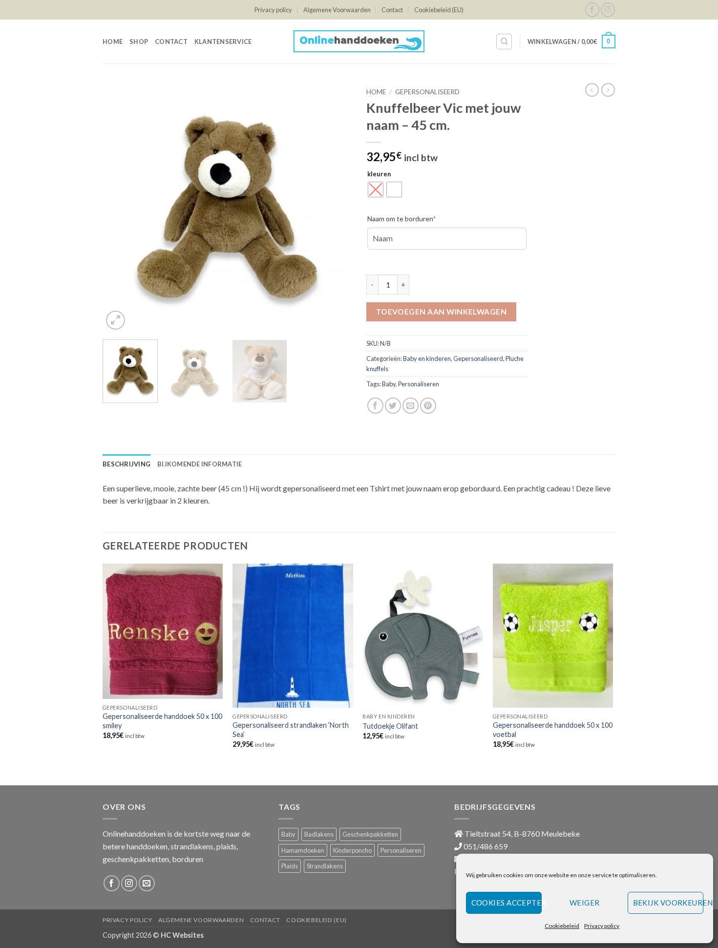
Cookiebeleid (562, 925)
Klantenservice (223, 41)
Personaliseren (418, 384)
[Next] (334, 207)
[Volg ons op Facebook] (592, 9)
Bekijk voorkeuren (668, 902)
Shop (138, 41)
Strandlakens (325, 866)
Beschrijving (126, 464)
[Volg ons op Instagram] (608, 9)
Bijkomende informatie (199, 464)
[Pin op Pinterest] (428, 406)
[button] (571, 41)
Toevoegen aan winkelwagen (441, 311)
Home (113, 41)
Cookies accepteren (506, 902)
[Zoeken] (504, 41)
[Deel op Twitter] (393, 406)
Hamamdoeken (302, 850)
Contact (392, 10)
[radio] (375, 189)
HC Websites (182, 935)
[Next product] (592, 90)
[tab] (126, 464)
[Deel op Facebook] (375, 406)
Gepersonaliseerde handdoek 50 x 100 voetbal (552, 729)
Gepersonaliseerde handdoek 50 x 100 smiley (162, 721)
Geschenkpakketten (370, 834)
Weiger (585, 902)
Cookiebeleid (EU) (439, 10)
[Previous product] (608, 90)
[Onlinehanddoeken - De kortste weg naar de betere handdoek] (359, 41)
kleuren (379, 174)
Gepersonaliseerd (427, 92)
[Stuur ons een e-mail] (147, 883)
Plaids (289, 866)
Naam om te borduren (416, 218)
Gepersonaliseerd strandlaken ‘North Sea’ (290, 729)
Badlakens (319, 834)
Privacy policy (601, 925)
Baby (389, 384)
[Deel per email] (410, 406)
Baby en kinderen (427, 358)
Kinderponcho (352, 850)
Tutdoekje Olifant (390, 726)
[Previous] (119, 207)
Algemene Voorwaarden (337, 10)
